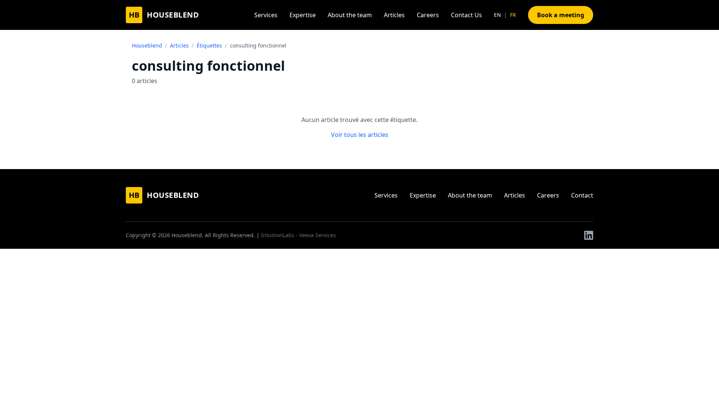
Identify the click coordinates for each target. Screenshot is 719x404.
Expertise (302, 15)
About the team (350, 15)
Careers (428, 15)
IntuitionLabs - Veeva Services (298, 235)
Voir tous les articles (359, 135)
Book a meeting (560, 15)
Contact (582, 195)
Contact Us (466, 15)
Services (265, 15)
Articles (394, 15)
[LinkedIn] (588, 235)
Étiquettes (209, 45)
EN (497, 14)
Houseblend (147, 45)
